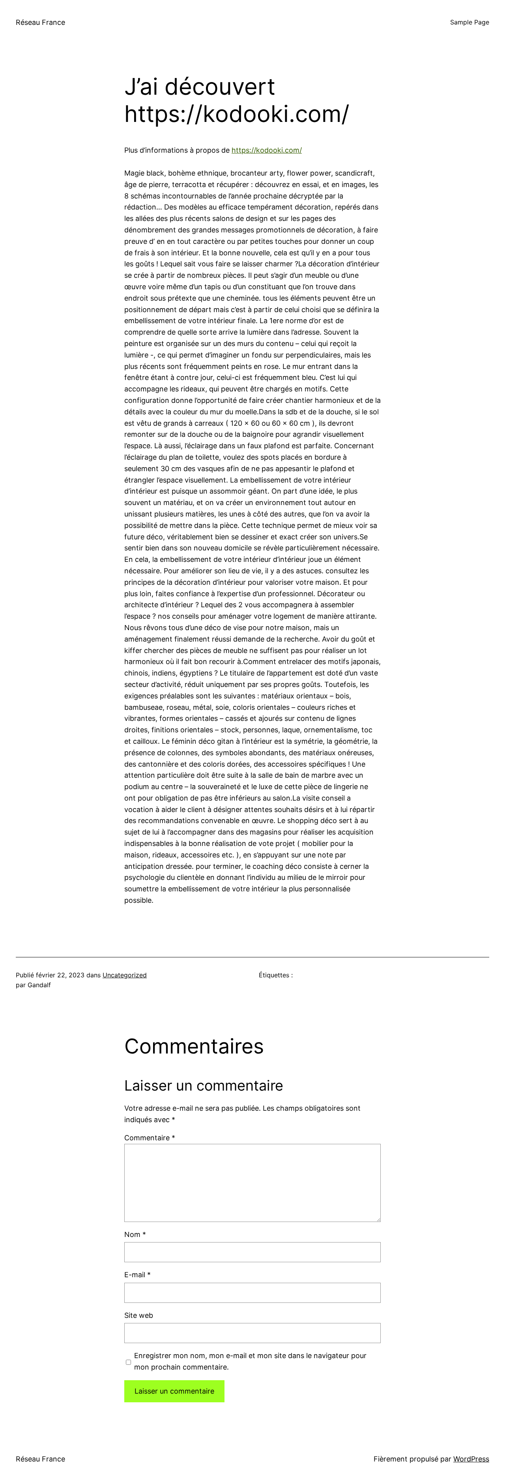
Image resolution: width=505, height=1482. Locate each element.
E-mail (137, 1275)
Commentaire (149, 1138)
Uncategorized (125, 975)
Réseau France (40, 22)
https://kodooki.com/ (267, 150)
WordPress (471, 1459)
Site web (138, 1315)
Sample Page (469, 22)
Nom (135, 1234)
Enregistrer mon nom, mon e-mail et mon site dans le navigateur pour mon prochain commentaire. (250, 1361)
